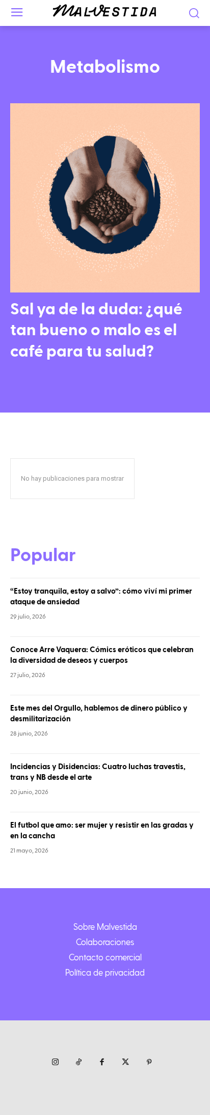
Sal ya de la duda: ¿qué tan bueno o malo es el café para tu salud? (96, 330)
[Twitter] (125, 1062)
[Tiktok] (78, 1062)
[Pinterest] (149, 1062)
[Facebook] (102, 1062)
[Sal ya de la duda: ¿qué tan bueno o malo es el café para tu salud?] (105, 197)
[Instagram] (55, 1062)
